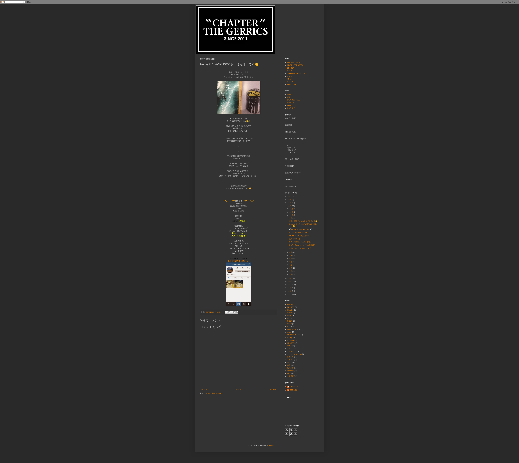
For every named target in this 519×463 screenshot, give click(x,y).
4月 (291, 265)
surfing (289, 338)
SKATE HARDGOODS (295, 65)
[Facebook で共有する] (234, 312)
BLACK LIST (291, 105)
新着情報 (290, 371)
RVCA (289, 71)
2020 (290, 200)
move (289, 316)
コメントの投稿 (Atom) (212, 393)
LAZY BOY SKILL (293, 100)
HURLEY (290, 103)
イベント (290, 349)
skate (289, 332)
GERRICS (293, 390)
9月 (291, 218)
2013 (290, 288)
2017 (290, 206)
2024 (290, 197)
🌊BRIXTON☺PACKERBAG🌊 (300, 229)
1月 (291, 274)
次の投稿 (204, 389)
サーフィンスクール (294, 354)
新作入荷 (290, 368)
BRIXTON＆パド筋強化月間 (299, 236)
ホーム (238, 389)
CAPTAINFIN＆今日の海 (298, 232)
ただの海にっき (295, 239)
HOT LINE (291, 108)
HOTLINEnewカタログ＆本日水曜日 (302, 245)
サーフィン (291, 351)
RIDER (289, 321)
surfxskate (291, 340)
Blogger (272, 446)
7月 (291, 255)
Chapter (290, 310)
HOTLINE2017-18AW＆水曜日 (300, 242)
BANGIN (290, 304)
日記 (288, 373)
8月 (291, 252)
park (288, 318)
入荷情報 (290, 376)
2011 (290, 294)
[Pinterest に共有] (236, 312)
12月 (291, 209)
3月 (291, 268)
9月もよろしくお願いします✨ (300, 248)
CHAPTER (294, 387)
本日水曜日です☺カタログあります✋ (303, 221)
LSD (288, 97)
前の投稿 (273, 389)
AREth (289, 79)
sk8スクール (291, 329)
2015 (290, 281)
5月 (291, 262)
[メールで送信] (226, 312)
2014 (290, 285)
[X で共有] (231, 312)
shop (289, 327)
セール (289, 362)
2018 (290, 203)
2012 (290, 291)
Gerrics (289, 313)
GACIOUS (291, 82)
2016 (290, 278)
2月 (291, 271)
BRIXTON (290, 68)
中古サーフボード (293, 62)
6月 (291, 258)
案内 (288, 365)
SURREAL (291, 343)
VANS (289, 76)
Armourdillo (291, 84)
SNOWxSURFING (293, 335)
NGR (289, 94)
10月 (291, 215)
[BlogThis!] (229, 312)
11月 (291, 212)
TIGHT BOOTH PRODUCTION (298, 74)
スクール (290, 357)
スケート (290, 360)
